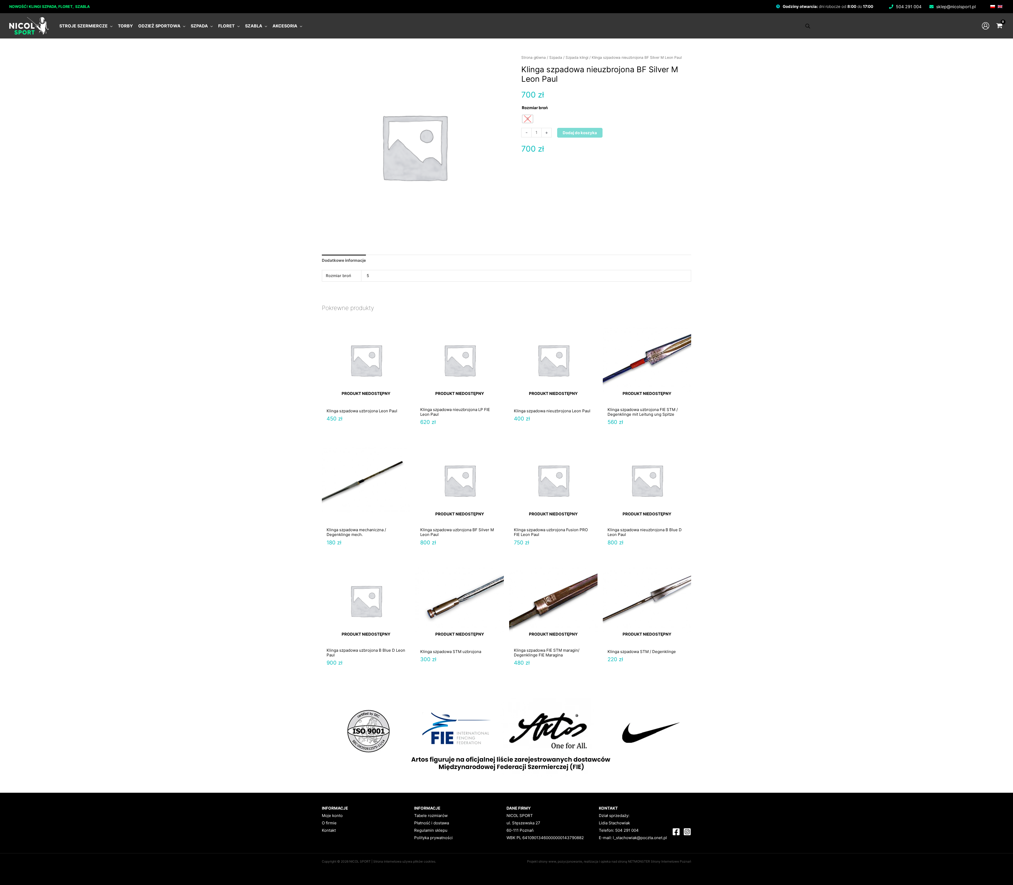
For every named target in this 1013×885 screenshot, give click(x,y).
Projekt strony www (541, 861)
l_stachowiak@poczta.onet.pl (640, 837)
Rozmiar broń (535, 107)
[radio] (527, 119)
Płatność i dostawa (431, 822)
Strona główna (533, 57)
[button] (110, 26)
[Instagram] (687, 832)
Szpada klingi (577, 57)
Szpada (555, 57)
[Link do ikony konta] (986, 26)
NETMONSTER (639, 861)
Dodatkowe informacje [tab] (344, 260)
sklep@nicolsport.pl (956, 6)
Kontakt (329, 830)
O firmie (329, 822)
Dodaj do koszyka (580, 132)
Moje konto (332, 815)
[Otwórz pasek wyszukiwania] (807, 26)
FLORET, (66, 6)
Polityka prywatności (433, 837)
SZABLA (82, 6)
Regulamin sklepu (430, 830)
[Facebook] (676, 832)
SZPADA (49, 6)
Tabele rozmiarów (431, 815)
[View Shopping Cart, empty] (999, 26)
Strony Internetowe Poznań (671, 861)
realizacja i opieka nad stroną (605, 861)
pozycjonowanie (570, 861)
